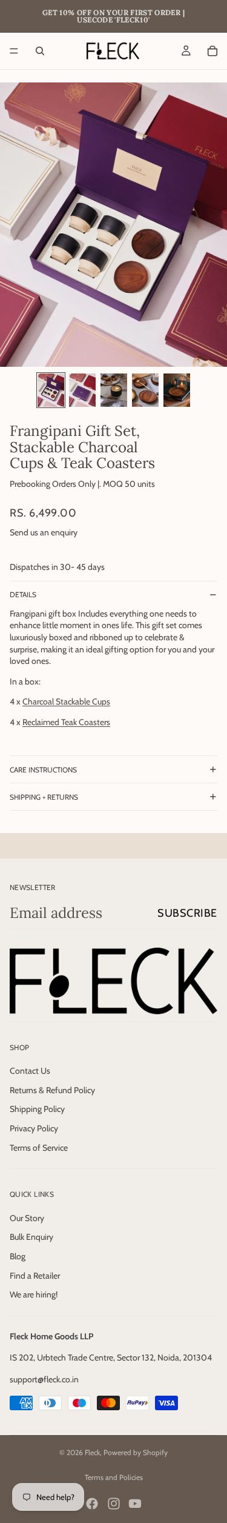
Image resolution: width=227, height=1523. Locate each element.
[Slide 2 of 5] (82, 390)
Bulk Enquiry (31, 1236)
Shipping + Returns (44, 797)
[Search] (40, 51)
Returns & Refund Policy (52, 1090)
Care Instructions (43, 769)
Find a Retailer (35, 1275)
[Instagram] (114, 1503)
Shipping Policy (37, 1108)
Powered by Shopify (136, 1452)
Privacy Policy (34, 1128)
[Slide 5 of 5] (176, 390)
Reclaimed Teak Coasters (66, 722)
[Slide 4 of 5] (145, 390)
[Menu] (14, 51)
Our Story (27, 1218)
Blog (17, 1256)
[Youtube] (135, 1503)
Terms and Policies (114, 1477)
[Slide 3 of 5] (113, 390)
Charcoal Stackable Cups (66, 701)
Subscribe (187, 913)
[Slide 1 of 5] (51, 390)
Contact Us (30, 1070)
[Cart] (212, 51)
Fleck (92, 1452)
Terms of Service (39, 1147)
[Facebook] (92, 1503)
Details (23, 594)
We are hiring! (34, 1294)
